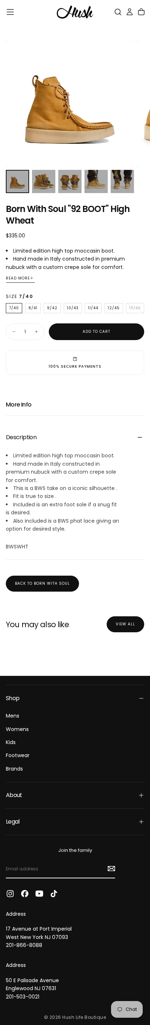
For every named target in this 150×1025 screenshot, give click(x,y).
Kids (11, 742)
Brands (14, 768)
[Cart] (141, 12)
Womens (17, 729)
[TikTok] (54, 893)
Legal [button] (13, 821)
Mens (12, 715)
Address (16, 914)
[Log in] (129, 12)
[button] (10, 12)
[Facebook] (24, 893)
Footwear (17, 755)
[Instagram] (10, 893)
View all (125, 624)
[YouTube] (39, 893)
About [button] (14, 795)
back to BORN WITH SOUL (42, 583)
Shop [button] (12, 698)
